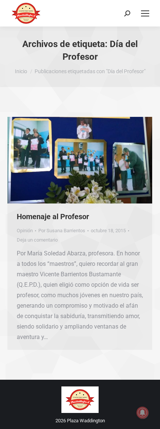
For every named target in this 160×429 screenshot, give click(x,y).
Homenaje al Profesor (53, 216)
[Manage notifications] (142, 413)
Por (61, 230)
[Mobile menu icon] (145, 13)
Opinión (25, 230)
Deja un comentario (37, 240)
